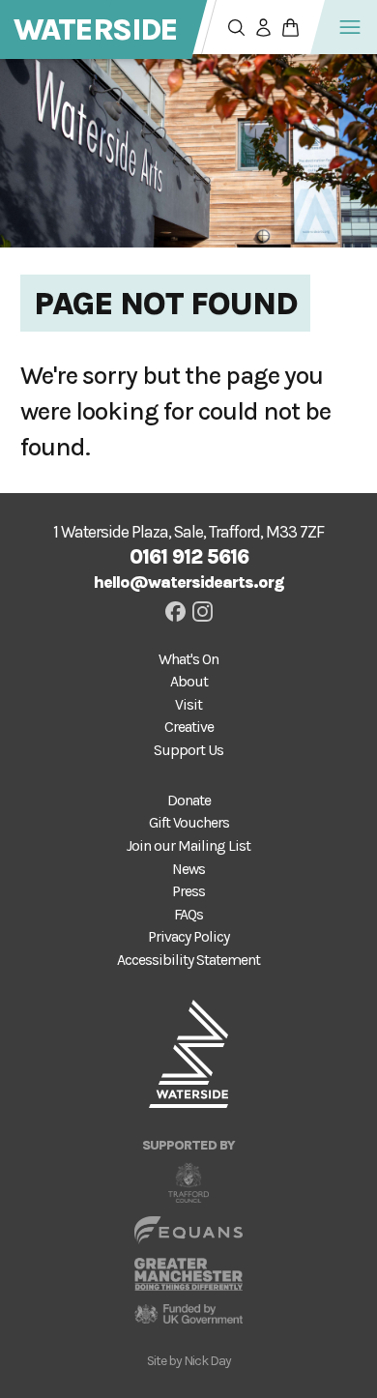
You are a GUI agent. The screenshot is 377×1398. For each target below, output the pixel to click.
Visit (188, 705)
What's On (188, 659)
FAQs (188, 914)
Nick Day (207, 1361)
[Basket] (290, 27)
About (189, 681)
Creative (189, 727)
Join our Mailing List (188, 846)
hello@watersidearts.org (189, 582)
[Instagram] (202, 611)
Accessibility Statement (188, 960)
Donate (189, 800)
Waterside (96, 29)
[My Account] (262, 27)
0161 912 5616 (189, 556)
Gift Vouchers (189, 822)
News (188, 869)
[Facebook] (175, 611)
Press (188, 891)
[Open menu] (350, 27)
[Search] (235, 27)
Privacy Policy (188, 937)
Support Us (188, 750)
